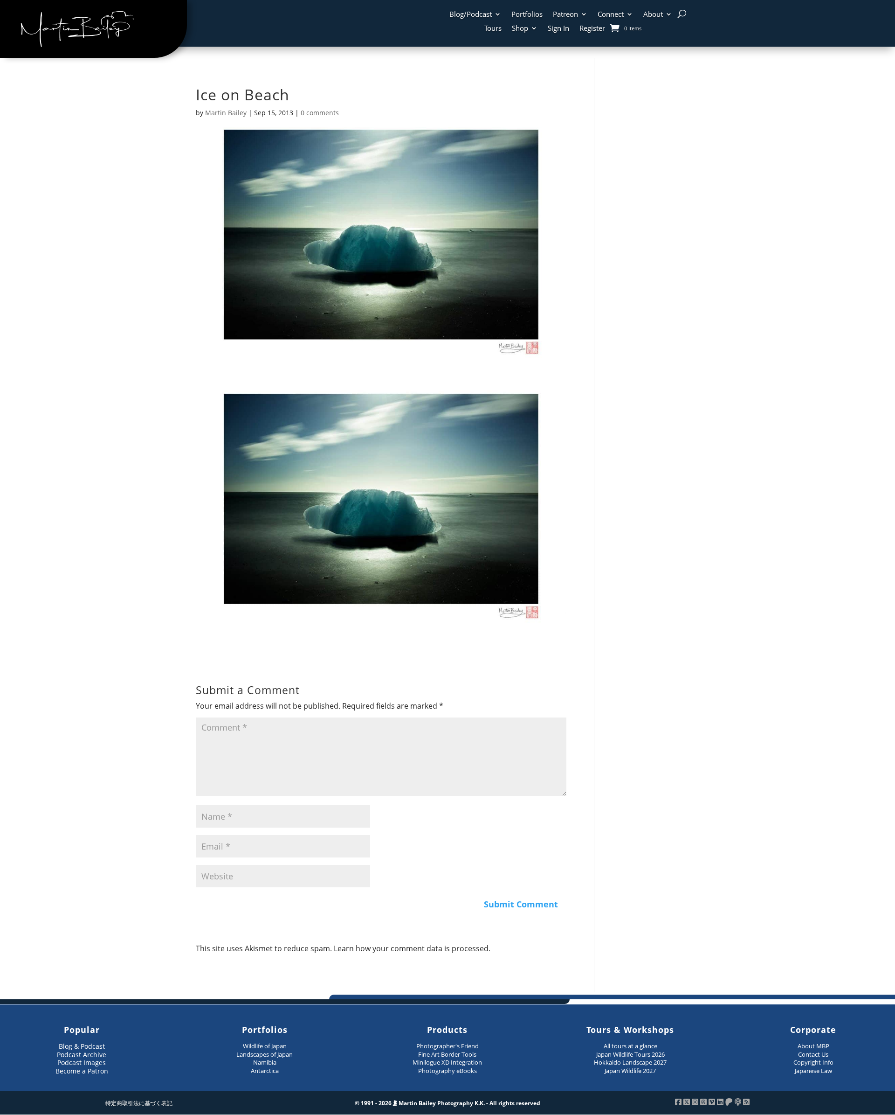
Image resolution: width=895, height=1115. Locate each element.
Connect (611, 15)
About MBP (813, 1046)
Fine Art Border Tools (447, 1054)
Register (592, 29)
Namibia (264, 1062)
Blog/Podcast (470, 15)
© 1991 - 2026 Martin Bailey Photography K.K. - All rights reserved (447, 1103)
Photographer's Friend (447, 1046)
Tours (493, 29)
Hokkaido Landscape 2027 (630, 1062)
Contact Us (813, 1054)
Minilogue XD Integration (447, 1062)
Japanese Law (813, 1070)
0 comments (320, 112)
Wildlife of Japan (265, 1046)
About (653, 15)
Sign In (558, 29)
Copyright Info (813, 1062)
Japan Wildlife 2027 (630, 1070)
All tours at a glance (630, 1046)
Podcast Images (81, 1062)
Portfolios (527, 15)
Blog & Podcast (82, 1046)
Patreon (565, 15)
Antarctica (265, 1070)
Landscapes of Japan (264, 1054)
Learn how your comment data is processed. (412, 948)
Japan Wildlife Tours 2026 (630, 1054)
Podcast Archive (81, 1054)
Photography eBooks (447, 1070)
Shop (520, 29)
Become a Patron (81, 1070)
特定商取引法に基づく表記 (138, 1103)
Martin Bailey (226, 112)
